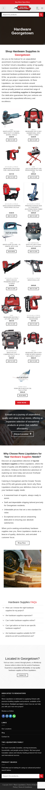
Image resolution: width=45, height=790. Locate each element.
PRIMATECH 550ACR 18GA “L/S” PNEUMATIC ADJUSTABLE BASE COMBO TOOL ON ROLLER (33, 208)
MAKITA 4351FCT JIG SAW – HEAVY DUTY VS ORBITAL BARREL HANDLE (11, 133)
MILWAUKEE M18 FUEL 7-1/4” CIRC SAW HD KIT (12, 318)
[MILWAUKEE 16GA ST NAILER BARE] (33, 304)
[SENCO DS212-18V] (33, 267)
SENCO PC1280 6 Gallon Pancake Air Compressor (33, 245)
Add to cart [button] (11, 140)
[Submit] (41, 14)
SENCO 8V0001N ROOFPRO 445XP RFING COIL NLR (11, 206)
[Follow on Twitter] (10, 716)
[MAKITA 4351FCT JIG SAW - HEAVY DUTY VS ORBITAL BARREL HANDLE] (11, 118)
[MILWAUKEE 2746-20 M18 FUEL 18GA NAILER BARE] (11, 155)
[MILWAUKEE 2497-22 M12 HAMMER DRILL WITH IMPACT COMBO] (33, 118)
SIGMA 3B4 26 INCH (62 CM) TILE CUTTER (22, 389)
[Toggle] (3, 608)
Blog (3, 733)
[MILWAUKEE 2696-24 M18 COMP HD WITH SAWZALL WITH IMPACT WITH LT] (33, 339)
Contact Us (5, 737)
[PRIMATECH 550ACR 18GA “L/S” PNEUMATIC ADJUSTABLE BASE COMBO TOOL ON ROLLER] (33, 192)
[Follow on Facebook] (3, 716)
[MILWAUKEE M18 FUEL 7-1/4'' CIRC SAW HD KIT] (11, 304)
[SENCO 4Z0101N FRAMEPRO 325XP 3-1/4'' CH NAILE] (11, 267)
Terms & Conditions (25, 787)
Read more (11, 251)
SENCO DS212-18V (34, 280)
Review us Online (8, 711)
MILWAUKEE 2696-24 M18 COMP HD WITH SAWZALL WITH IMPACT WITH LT (33, 354)
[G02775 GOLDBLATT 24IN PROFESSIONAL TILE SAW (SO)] (33, 155)
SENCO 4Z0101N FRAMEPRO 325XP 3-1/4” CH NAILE (11, 281)
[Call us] (14, 716)
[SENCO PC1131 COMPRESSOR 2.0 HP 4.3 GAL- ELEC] (11, 339)
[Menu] (42, 8)
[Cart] (3, 8)
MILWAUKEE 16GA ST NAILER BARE (33, 318)
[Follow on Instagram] (7, 716)
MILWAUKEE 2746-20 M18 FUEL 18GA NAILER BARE (11, 169)
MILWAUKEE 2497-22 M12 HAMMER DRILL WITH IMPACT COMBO (33, 133)
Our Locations (6, 729)
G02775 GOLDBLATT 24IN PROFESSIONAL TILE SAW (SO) (33, 170)
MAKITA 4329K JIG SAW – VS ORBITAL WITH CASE (11, 245)
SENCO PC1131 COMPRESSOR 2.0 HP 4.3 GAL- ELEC (11, 354)
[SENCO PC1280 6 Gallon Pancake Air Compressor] (33, 231)
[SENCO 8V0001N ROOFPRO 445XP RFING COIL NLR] (11, 192)
